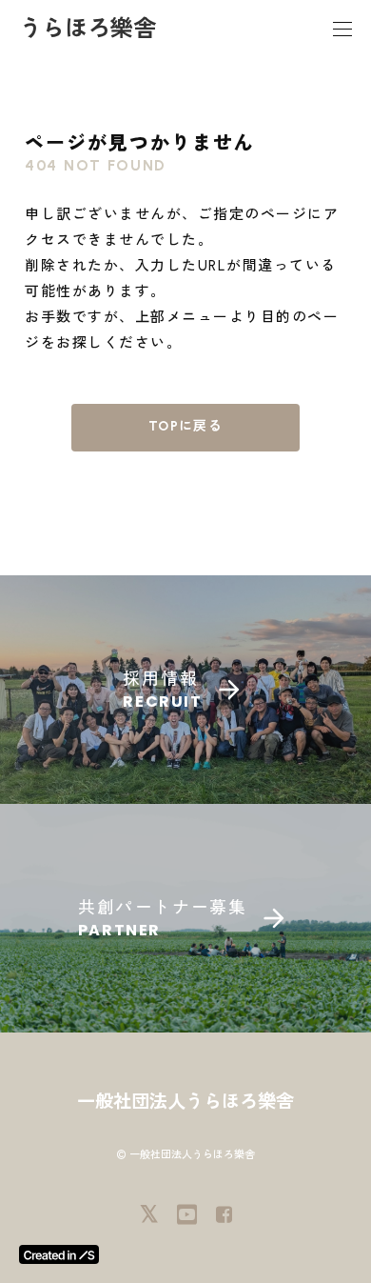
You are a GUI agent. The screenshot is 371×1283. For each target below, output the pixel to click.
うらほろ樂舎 (87, 28)
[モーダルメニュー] (342, 29)
